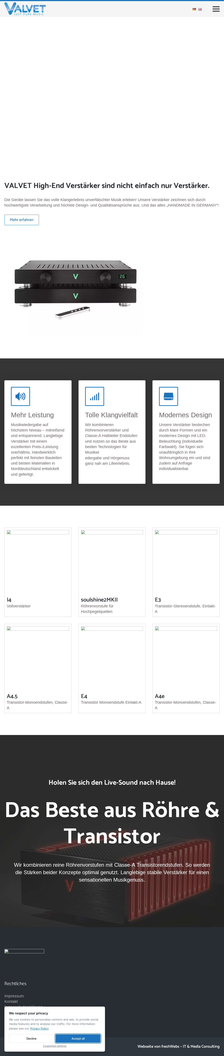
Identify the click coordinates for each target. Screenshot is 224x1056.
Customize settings (54, 1045)
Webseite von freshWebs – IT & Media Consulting (179, 1046)
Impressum (14, 996)
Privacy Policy (39, 1028)
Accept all (78, 1038)
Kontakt (11, 1001)
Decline (31, 1038)
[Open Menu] (216, 8)
